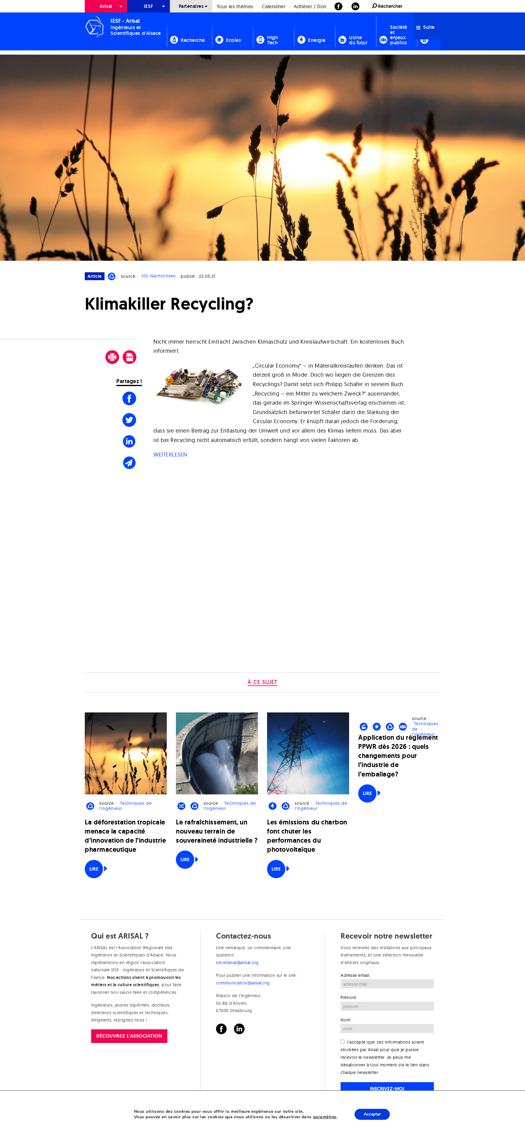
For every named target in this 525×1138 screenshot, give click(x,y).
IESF (148, 6)
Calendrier (273, 6)
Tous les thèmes (235, 6)
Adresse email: (355, 975)
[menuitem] (106, 6)
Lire (93, 869)
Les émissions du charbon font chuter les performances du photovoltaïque (307, 836)
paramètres (325, 1117)
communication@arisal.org (243, 983)
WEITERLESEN (170, 454)
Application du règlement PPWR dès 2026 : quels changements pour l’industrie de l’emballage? (398, 756)
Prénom (348, 997)
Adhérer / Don (310, 6)
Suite (428, 27)
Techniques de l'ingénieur (125, 805)
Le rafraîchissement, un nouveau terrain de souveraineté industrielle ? (217, 831)
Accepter (372, 1114)
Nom (346, 1020)
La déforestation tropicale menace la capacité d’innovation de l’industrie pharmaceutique (125, 836)
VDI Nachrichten (158, 276)
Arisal (106, 6)
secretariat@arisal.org (237, 962)
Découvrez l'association (129, 1036)
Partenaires (191, 6)
